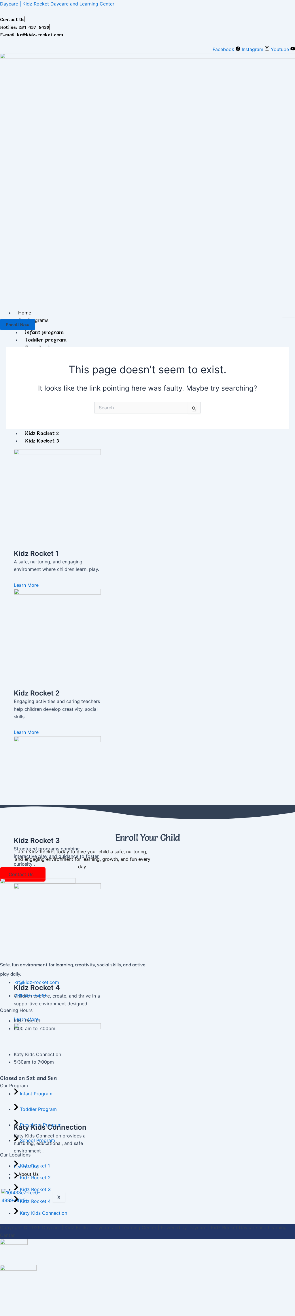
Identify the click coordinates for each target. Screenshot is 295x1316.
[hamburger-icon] (288, 313)
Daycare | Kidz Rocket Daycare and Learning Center (57, 4)
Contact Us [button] (21, 874)
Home (24, 313)
